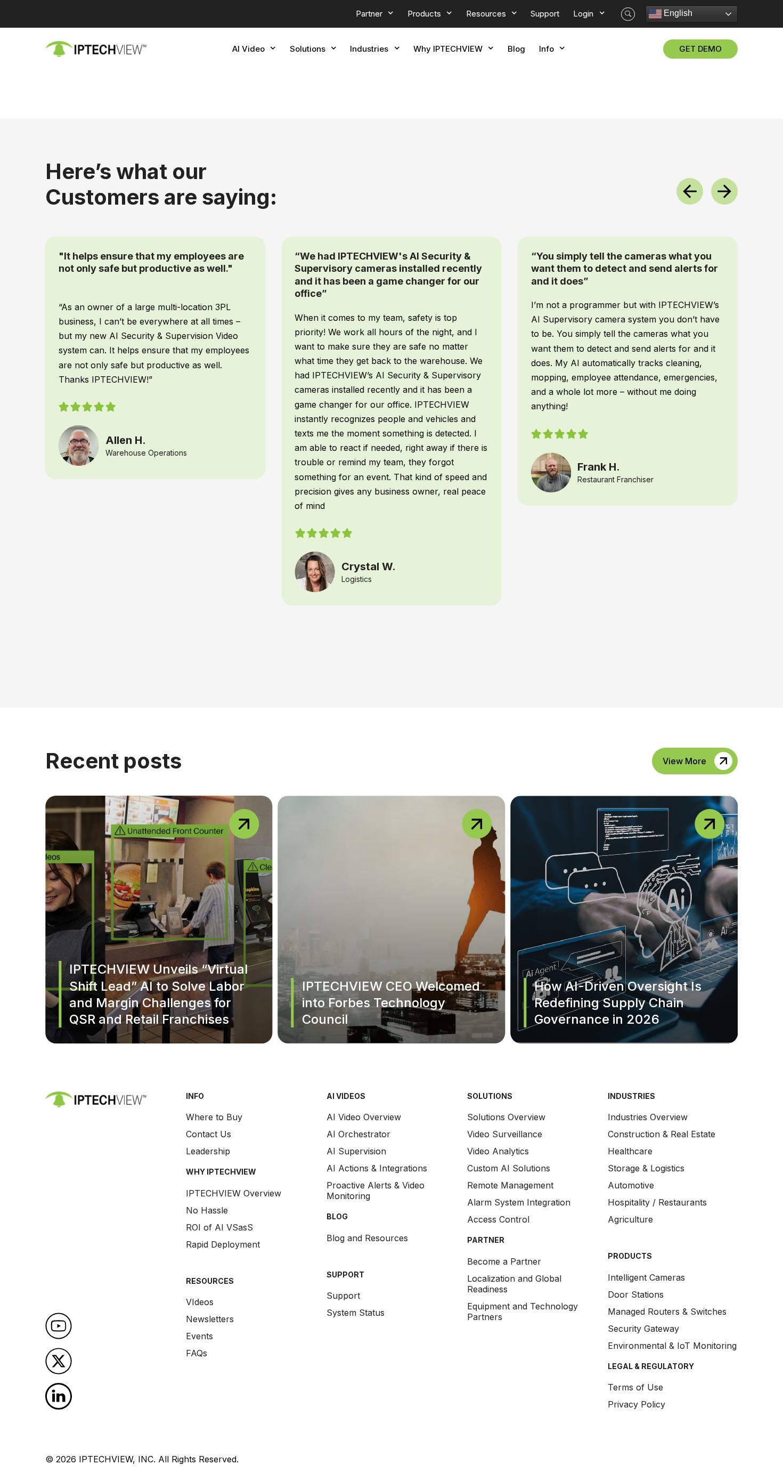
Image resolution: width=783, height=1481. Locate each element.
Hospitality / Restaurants (657, 1202)
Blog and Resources (367, 1238)
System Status (356, 1312)
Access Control (498, 1219)
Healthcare (630, 1151)
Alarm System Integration (518, 1202)
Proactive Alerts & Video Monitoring (376, 1190)
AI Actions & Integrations (377, 1168)
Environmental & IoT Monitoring (672, 1345)
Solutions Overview (506, 1117)
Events (199, 1336)
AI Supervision (356, 1151)
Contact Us (208, 1134)
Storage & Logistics (646, 1168)
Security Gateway (643, 1328)
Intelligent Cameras (646, 1277)
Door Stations (636, 1294)
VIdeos (200, 1302)
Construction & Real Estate (661, 1134)
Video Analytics (498, 1151)
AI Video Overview (364, 1117)
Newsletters (210, 1319)
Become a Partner (504, 1261)
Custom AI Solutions (508, 1168)
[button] (628, 14)
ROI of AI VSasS (219, 1227)
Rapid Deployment (223, 1244)
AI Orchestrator (358, 1134)
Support (343, 1295)
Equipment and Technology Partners (522, 1311)
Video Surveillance (504, 1134)
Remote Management (510, 1185)
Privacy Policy (636, 1404)
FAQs (196, 1353)
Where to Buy (214, 1117)
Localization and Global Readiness (514, 1283)
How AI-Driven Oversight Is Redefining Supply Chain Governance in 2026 (618, 1002)
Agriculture (630, 1219)
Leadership (208, 1151)
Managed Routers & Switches (667, 1311)
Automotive (631, 1185)
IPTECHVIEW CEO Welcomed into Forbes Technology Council (391, 1002)
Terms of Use (635, 1387)
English (677, 13)
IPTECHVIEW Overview (233, 1193)
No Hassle (207, 1210)
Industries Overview (648, 1117)
